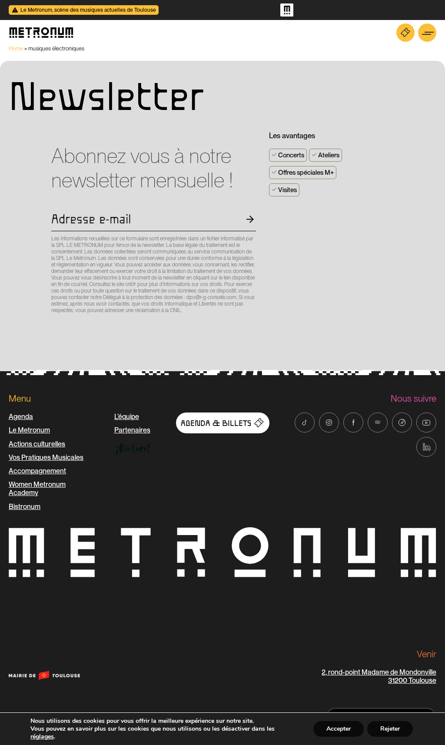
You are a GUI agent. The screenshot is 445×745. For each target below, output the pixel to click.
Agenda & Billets (216, 423)
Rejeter (390, 729)
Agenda (21, 416)
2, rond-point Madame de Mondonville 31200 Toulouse (379, 676)
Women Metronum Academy (37, 488)
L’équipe (126, 416)
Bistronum (24, 506)
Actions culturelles (37, 444)
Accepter (338, 729)
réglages (42, 737)
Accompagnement (37, 471)
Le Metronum (29, 430)
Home (16, 48)
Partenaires (132, 430)
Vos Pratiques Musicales (46, 457)
